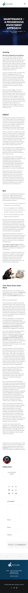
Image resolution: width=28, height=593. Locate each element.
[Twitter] (14, 588)
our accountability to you (14, 295)
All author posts (12, 473)
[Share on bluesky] (9, 493)
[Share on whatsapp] (16, 490)
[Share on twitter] (12, 486)
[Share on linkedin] (12, 490)
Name (9, 520)
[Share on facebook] (9, 486)
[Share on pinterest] (9, 490)
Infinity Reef (14, 32)
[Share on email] (16, 493)
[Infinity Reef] (8, 4)
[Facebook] (11, 588)
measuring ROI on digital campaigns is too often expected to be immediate (13, 337)
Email (9, 527)
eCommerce (20, 31)
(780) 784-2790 (14, 576)
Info (12, 31)
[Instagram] (16, 588)
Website (9, 535)
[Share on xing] (12, 493)
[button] (24, 3)
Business (15, 31)
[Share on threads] (16, 486)
